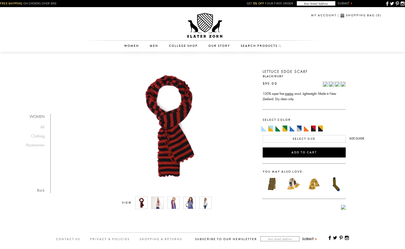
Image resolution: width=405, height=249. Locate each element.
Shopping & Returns (161, 239)
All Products (134, 13)
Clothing (134, 22)
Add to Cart (304, 152)
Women (131, 46)
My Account (324, 15)
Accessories (135, 31)
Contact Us (68, 239)
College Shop (183, 46)
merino (289, 93)
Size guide (356, 138)
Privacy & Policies (110, 239)
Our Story (219, 46)
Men (154, 46)
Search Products (259, 46)
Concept (227, 31)
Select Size (304, 139)
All (42, 126)
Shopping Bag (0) (363, 15)
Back (40, 190)
